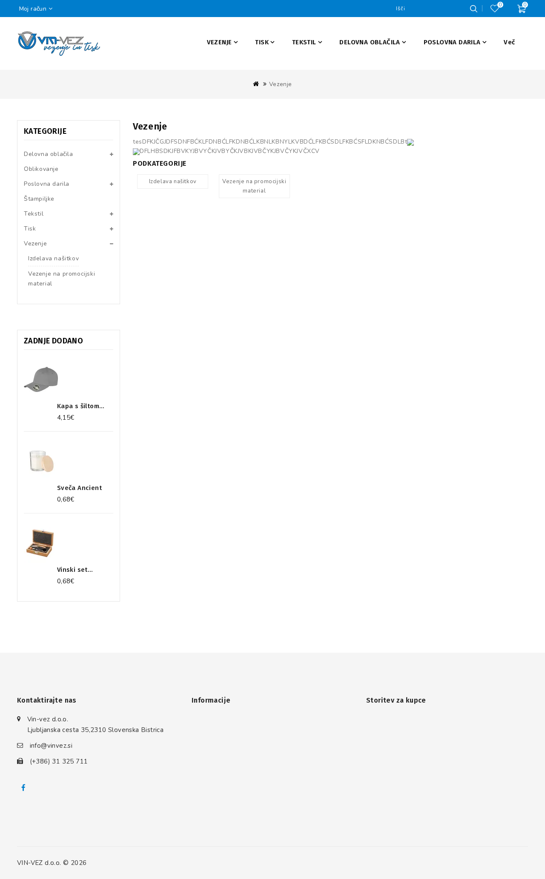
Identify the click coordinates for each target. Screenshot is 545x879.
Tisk (30, 229)
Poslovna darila (46, 184)
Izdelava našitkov (53, 258)
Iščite (473, 8)
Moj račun (33, 9)
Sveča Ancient (79, 488)
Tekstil (33, 214)
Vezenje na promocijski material (61, 279)
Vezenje (280, 84)
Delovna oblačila (48, 154)
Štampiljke (39, 199)
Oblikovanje (41, 169)
